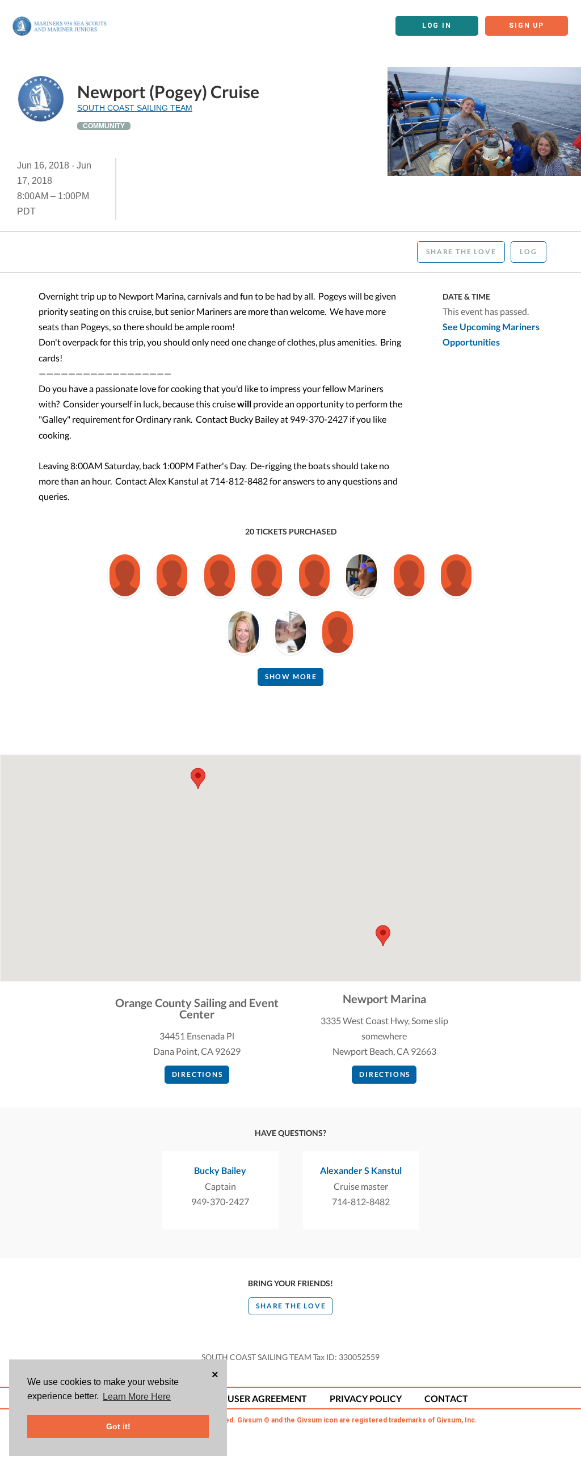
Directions (197, 1074)
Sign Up (526, 26)
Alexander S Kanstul (361, 1170)
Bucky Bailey (220, 1170)
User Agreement (267, 1398)
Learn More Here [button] (137, 1396)
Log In (437, 26)
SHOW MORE (291, 676)
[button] (383, 935)
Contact (446, 1398)
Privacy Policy (366, 1398)
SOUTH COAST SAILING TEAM (134, 107)
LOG (528, 251)
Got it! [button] (118, 1426)
